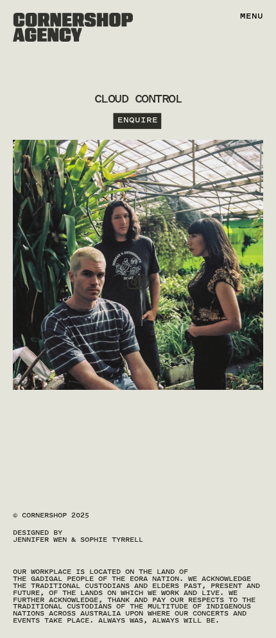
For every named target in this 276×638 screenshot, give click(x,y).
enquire (137, 120)
